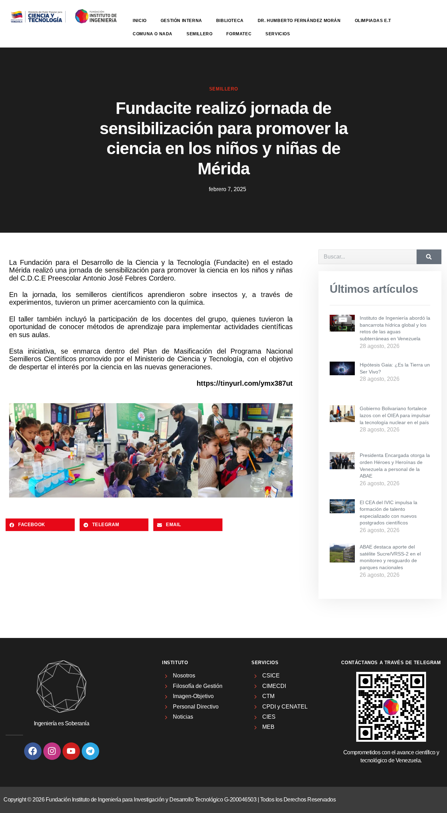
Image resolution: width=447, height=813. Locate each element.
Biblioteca (230, 20)
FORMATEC (238, 33)
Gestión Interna (181, 20)
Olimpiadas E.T (373, 20)
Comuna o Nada (153, 33)
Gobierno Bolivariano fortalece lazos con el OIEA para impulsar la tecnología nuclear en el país (395, 415)
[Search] (429, 256)
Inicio (140, 20)
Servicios (277, 33)
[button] (17, 450)
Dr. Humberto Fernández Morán (299, 20)
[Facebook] (33, 751)
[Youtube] (71, 751)
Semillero (199, 33)
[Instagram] (52, 751)
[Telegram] (90, 751)
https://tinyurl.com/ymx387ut (245, 383)
